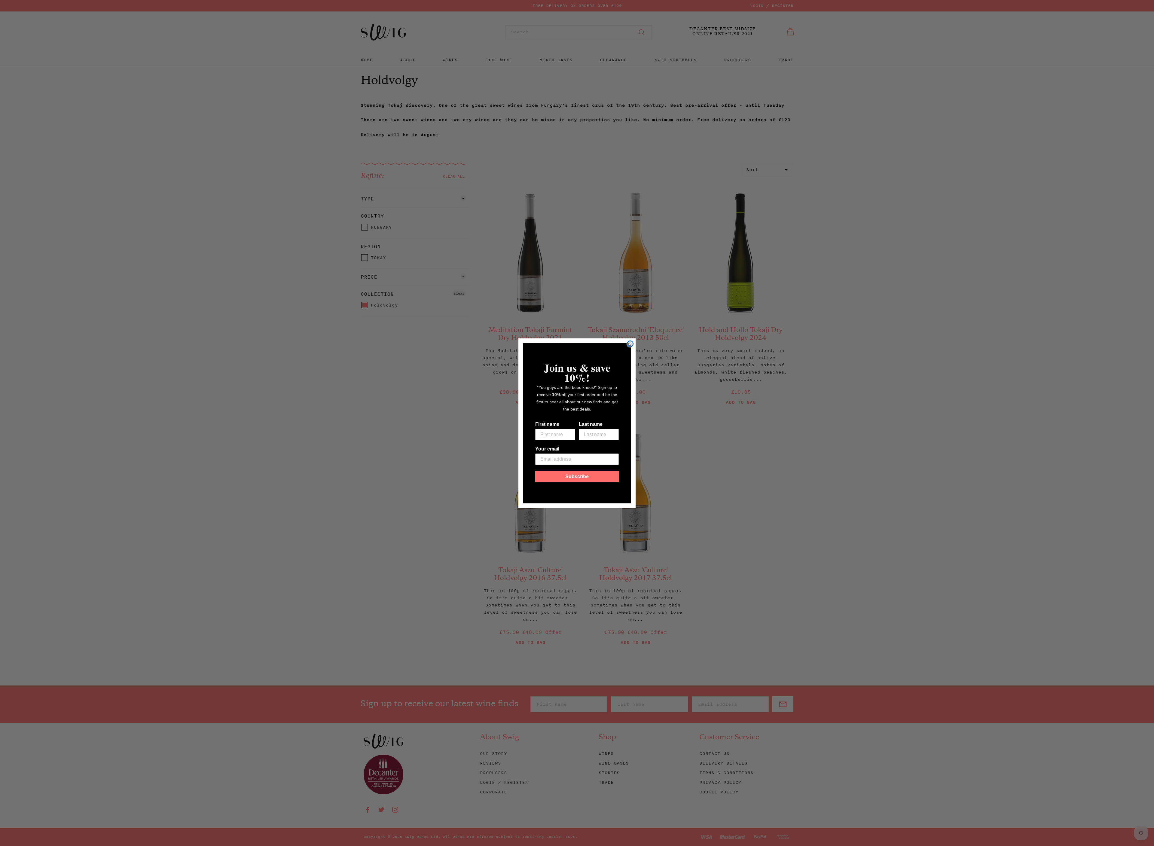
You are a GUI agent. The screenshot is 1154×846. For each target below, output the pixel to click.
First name (547, 424)
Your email (547, 448)
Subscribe (577, 476)
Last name (591, 424)
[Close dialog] (630, 344)
